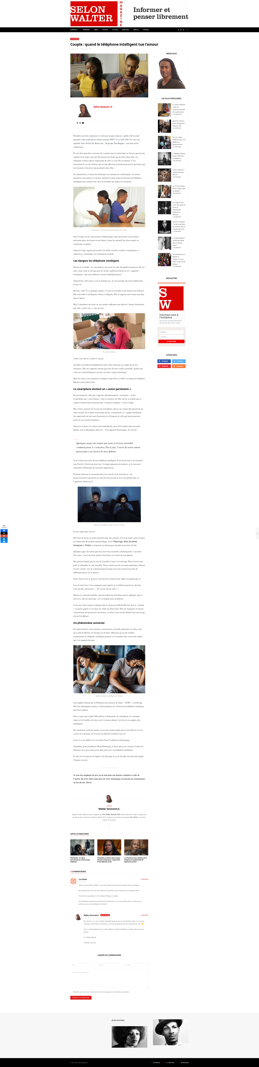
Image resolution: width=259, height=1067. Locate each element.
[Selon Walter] (129, 13)
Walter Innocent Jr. (109, 808)
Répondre (144, 879)
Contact (146, 30)
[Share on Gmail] (4, 536)
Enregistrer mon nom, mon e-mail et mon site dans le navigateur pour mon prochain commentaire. (101, 992)
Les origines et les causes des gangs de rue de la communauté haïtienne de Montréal (179, 209)
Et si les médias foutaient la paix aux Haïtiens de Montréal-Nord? (179, 142)
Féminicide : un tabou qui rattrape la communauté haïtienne (80, 860)
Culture (115, 30)
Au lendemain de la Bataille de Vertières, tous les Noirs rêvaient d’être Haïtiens (179, 260)
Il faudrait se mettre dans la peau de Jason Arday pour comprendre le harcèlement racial (108, 860)
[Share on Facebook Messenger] (4, 541)
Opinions (86, 30)
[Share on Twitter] (4, 533)
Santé (96, 30)
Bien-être (125, 30)
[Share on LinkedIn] (4, 538)
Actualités (74, 39)
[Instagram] (80, 123)
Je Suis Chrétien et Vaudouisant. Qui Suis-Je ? (178, 173)
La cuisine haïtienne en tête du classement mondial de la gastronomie (179, 109)
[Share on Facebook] (4, 530)
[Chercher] (187, 29)
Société (105, 30)
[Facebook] (77, 123)
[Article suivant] (257, 533)
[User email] (83, 123)
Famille (136, 30)
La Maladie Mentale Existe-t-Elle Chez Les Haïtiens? (179, 156)
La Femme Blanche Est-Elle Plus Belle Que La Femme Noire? (179, 242)
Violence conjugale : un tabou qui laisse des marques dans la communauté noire (179, 226)
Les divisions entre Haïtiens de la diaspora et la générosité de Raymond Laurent (135, 860)
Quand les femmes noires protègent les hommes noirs (179, 124)
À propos (73, 30)
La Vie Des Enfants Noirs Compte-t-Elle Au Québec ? (179, 189)
